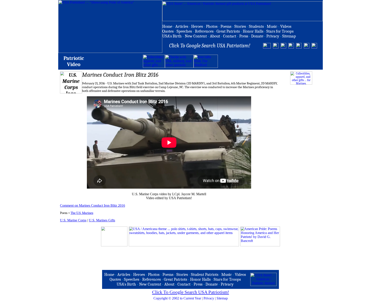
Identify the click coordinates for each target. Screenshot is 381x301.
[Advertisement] (269, 61)
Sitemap (222, 298)
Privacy (209, 298)
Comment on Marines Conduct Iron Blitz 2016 (92, 205)
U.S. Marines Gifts (102, 220)
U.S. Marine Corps (73, 220)
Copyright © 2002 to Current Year (177, 298)
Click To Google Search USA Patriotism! (190, 292)
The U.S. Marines (82, 213)
